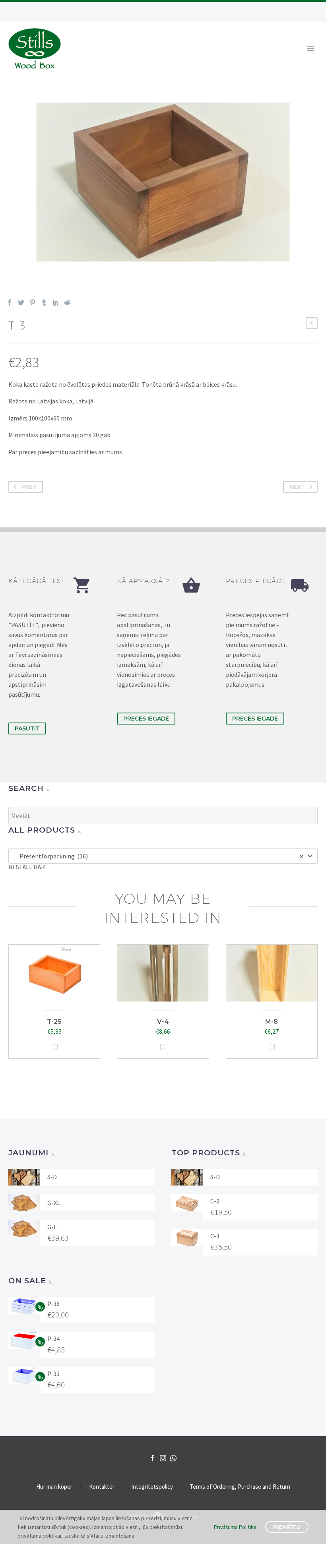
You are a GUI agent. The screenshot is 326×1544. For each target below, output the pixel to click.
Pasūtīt (27, 728)
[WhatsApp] (173, 1458)
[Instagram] (163, 1458)
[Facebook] (9, 302)
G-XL (53, 1203)
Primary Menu (310, 49)
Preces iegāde (146, 718)
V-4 (163, 1021)
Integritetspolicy (152, 1487)
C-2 (214, 1201)
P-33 (53, 1373)
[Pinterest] (32, 302)
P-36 (53, 1304)
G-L (52, 1227)
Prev (29, 486)
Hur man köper (54, 1487)
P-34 (53, 1339)
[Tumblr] (44, 302)
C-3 (214, 1236)
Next (297, 486)
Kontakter (101, 1487)
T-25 (54, 1021)
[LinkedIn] (55, 302)
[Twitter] (21, 302)
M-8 (271, 1021)
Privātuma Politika (235, 1526)
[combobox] (163, 856)
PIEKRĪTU (287, 1526)
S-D (52, 1177)
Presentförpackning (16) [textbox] (159, 856)
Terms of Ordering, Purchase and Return (240, 1487)
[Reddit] (67, 302)
